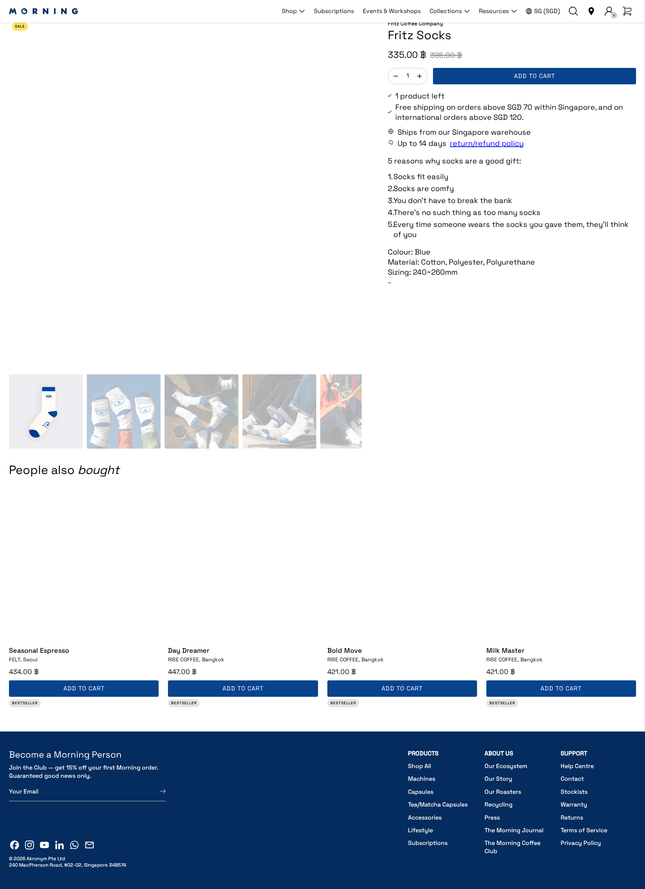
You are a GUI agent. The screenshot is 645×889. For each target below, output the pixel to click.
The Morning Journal (513, 830)
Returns (572, 817)
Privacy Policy (581, 843)
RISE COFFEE (196, 659)
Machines (421, 779)
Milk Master (505, 650)
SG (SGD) (547, 11)
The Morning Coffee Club (512, 847)
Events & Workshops (392, 11)
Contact (572, 779)
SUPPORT (574, 753)
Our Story (498, 779)
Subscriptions (334, 11)
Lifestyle (420, 830)
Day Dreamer (188, 650)
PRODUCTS (423, 753)
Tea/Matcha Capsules (438, 804)
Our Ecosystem (505, 766)
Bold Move (344, 650)
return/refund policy (487, 143)
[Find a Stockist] (591, 11)
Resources (494, 11)
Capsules (420, 792)
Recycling (498, 804)
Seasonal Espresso (39, 650)
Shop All (419, 766)
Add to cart (534, 76)
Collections (446, 11)
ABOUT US (498, 753)
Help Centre (577, 766)
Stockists (574, 792)
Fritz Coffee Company (415, 23)
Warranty (574, 804)
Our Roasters (502, 792)
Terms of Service (584, 830)
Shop (289, 11)
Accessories (425, 817)
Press (492, 817)
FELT (23, 659)
